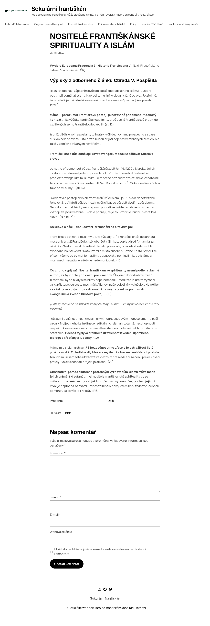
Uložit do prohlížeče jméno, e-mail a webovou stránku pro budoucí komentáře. (100, 551)
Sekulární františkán (59, 9)
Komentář (58, 453)
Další (111, 401)
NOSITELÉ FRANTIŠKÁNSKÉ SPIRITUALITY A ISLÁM (102, 41)
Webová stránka (61, 532)
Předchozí (57, 401)
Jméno (55, 497)
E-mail (55, 514)
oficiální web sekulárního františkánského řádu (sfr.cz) (108, 608)
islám (68, 413)
